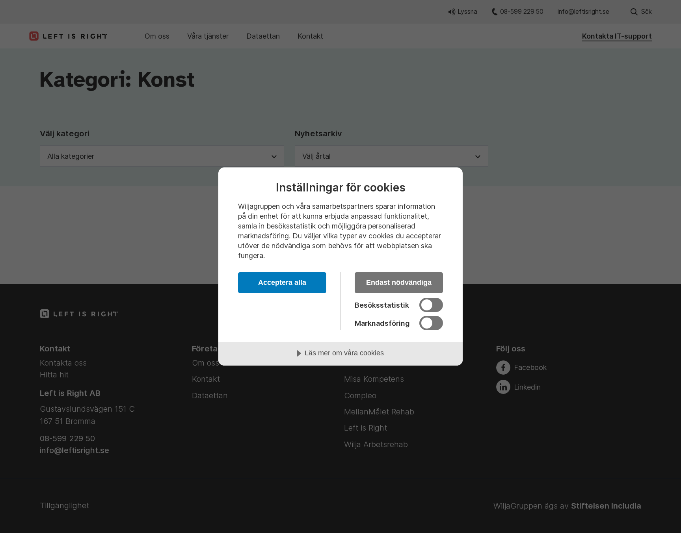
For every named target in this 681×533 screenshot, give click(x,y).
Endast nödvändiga (399, 282)
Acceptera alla (282, 282)
